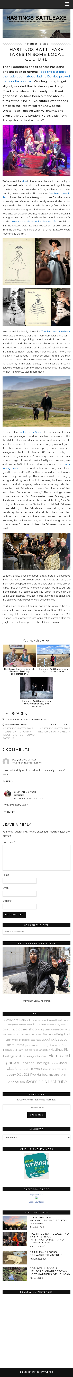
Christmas (9, 1029)
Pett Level (62, 1069)
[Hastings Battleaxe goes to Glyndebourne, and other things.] (36, 688)
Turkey (63, 1075)
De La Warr (37, 1034)
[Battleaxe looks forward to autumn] (15, 1257)
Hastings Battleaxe (40, 1372)
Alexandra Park (14, 1020)
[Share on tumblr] (26, 713)
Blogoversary (53, 1024)
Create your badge (36, 1202)
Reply (9, 781)
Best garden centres (16, 1025)
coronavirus (8, 1034)
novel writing (49, 1069)
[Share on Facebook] (13, 713)
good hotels (36, 1040)
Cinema (10, 719)
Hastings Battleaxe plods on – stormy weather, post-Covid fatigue (19, 731)
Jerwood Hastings (35, 1063)
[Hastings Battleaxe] (36, 19)
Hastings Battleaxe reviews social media (54, 728)
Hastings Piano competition (37, 1050)
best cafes (63, 1020)
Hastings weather (14, 1056)
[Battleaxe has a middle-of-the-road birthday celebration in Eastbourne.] (19, 656)
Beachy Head (49, 1020)
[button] (68, 4)
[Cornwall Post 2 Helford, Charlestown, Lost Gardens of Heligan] (15, 1274)
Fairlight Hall (63, 1034)
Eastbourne (49, 1034)
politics (23, 1074)
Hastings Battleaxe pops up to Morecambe (53, 670)
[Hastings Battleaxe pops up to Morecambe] (53, 656)
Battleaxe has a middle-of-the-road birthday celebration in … (19, 671)
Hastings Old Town (13, 1049)
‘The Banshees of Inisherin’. (55, 331)
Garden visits (12, 1040)
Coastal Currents (52, 1030)
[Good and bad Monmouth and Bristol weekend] (15, 1223)
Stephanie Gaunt (25, 792)
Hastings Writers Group (36, 1056)
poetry (11, 1074)
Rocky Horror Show (30, 432)
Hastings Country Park (52, 1045)
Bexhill (29, 1025)
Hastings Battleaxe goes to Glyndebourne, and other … (36, 703)
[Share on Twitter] (18, 713)
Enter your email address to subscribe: (36, 1099)
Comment (9, 842)
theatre (54, 1074)
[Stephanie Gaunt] (36, 1198)
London (23, 1068)
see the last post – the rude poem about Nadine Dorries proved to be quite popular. (36, 76)
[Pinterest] (19, 1312)
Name (7, 875)
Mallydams (36, 1069)
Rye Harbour (39, 1074)
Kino (24, 181)
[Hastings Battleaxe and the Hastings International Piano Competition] (15, 1239)
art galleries (34, 1020)
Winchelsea (15, 1082)
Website (7, 900)
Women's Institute (46, 1081)
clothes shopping (30, 1029)
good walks (31, 1045)
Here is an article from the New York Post (35, 221)
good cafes (24, 1039)
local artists (54, 1063)
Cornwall (64, 1029)
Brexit (63, 1025)
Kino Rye (20, 719)
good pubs (50, 1039)
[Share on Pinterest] (22, 713)
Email (6, 888)
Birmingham (40, 1024)
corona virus (22, 1034)
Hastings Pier (60, 1049)
